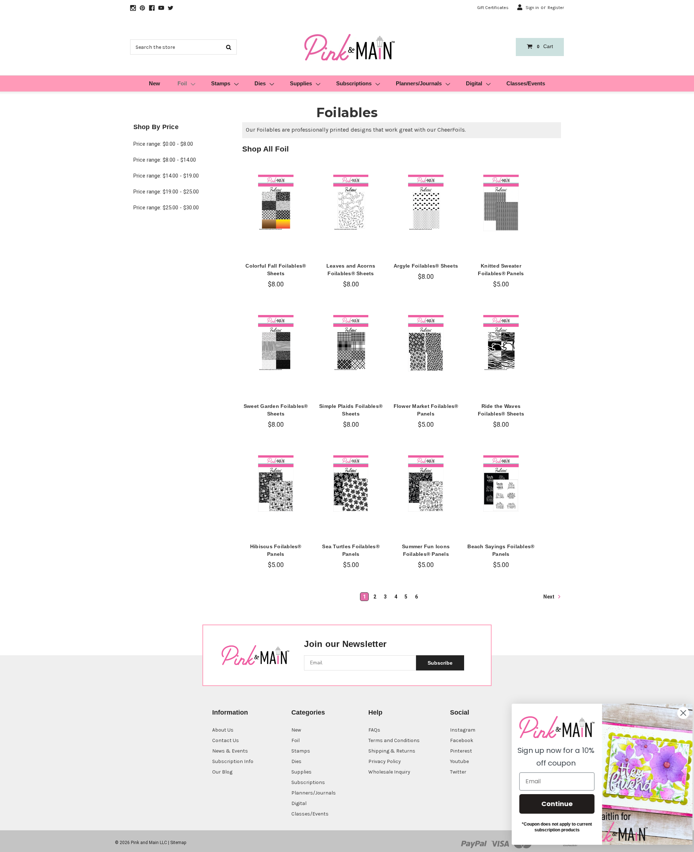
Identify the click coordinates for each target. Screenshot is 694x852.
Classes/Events (525, 83)
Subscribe (440, 663)
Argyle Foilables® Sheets (426, 266)
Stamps (220, 83)
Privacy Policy (384, 761)
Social (459, 712)
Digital (474, 83)
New (154, 83)
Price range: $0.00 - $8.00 (163, 144)
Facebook (461, 740)
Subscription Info (232, 761)
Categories (308, 712)
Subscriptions (354, 83)
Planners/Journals (419, 83)
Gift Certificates (493, 7)
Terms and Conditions (394, 740)
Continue (551, 803)
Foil (182, 83)
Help (375, 712)
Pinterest (461, 751)
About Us (223, 730)
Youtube (459, 761)
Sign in (532, 7)
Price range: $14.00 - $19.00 (166, 175)
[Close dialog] (677, 713)
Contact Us (225, 740)
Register (556, 7)
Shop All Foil (265, 149)
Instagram (462, 730)
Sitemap (178, 842)
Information (230, 712)
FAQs (374, 730)
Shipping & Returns (391, 751)
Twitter (458, 772)
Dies (260, 83)
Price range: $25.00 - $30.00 (166, 207)
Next (549, 596)
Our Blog (222, 772)
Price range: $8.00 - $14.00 (164, 160)
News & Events (230, 751)
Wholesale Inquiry (389, 772)
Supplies (301, 83)
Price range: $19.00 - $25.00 (166, 191)
